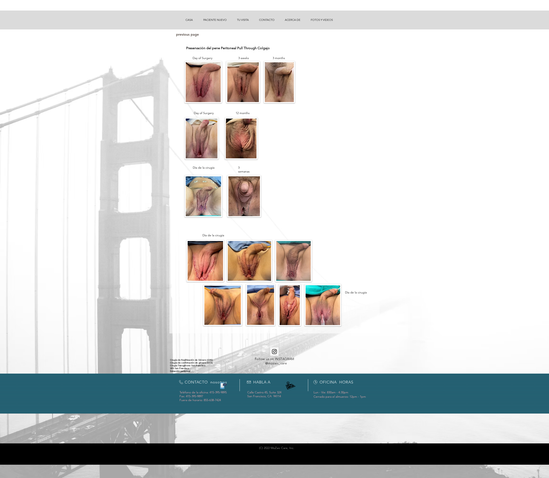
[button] (215, 20)
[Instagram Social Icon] (274, 351)
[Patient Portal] (223, 385)
